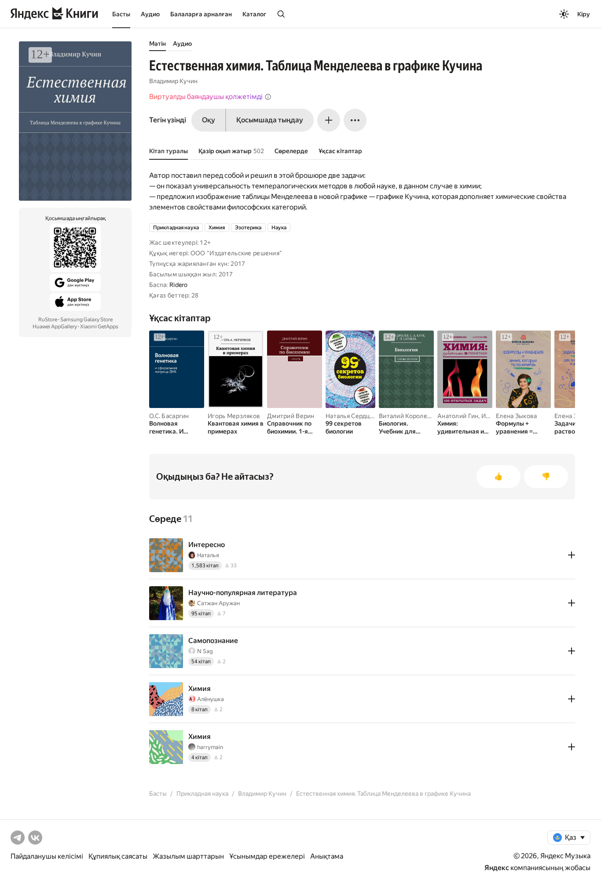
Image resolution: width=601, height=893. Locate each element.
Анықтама (326, 856)
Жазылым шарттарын (188, 856)
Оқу (208, 120)
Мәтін (157, 43)
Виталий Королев (405, 415)
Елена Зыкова (516, 415)
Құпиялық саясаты (117, 856)
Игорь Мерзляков (234, 415)
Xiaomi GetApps (99, 326)
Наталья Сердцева (353, 415)
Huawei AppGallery (55, 326)
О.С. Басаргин (169, 415)
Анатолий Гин (457, 415)
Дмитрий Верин (291, 415)
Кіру (583, 14)
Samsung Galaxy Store (86, 319)
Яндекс (496, 868)
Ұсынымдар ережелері (267, 856)
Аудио (150, 14)
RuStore (47, 319)
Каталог (254, 14)
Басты (121, 14)
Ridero (178, 284)
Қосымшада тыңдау (269, 120)
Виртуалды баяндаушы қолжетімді (206, 96)
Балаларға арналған (201, 14)
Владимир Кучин (173, 81)
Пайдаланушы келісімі (47, 856)
